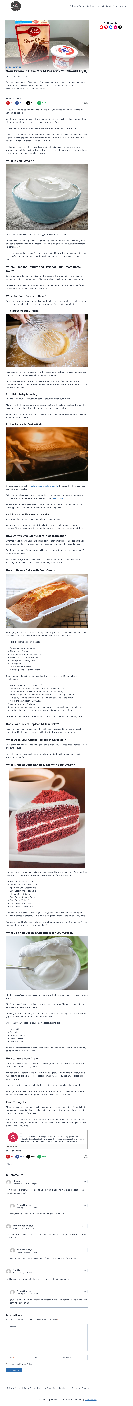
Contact (85, 1388)
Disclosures (64, 1388)
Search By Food (103, 6)
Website (67, 1357)
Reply (83, 1181)
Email (38, 1357)
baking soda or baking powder (45, 486)
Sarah (10, 76)
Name (10, 1357)
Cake (9, 1164)
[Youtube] (8, 1147)
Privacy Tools (28, 1388)
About (123, 6)
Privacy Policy (25, 1364)
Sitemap (76, 1388)
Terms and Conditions (47, 1388)
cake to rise (57, 498)
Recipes (90, 6)
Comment (12, 1327)
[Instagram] (16, 1147)
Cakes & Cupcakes (13, 67)
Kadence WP (91, 1399)
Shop (115, 6)
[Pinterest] (11, 1147)
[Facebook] (13, 1147)
